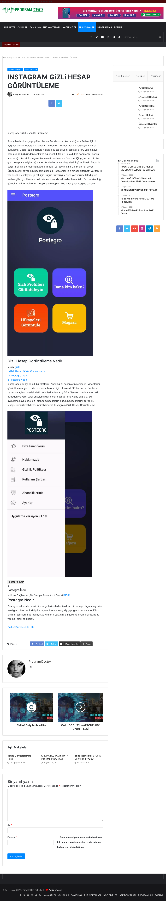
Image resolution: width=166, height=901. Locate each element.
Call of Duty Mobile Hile (20, 627)
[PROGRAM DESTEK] (22, 9)
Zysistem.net (55, 890)
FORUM (118, 27)
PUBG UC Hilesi (146, 106)
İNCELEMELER (69, 27)
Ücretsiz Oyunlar (147, 124)
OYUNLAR (23, 27)
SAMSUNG (35, 27)
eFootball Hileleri (147, 97)
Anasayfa (9, 57)
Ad (9, 825)
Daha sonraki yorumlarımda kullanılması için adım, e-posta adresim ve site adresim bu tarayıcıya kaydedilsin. (79, 842)
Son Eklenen (123, 76)
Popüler (140, 76)
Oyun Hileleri (145, 115)
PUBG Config (145, 88)
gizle (17, 367)
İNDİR (66, 595)
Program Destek (21, 94)
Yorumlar (155, 76)
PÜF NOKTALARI (51, 27)
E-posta (12, 837)
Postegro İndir (15, 581)
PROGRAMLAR (104, 27)
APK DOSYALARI (87, 27)
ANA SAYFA (9, 27)
